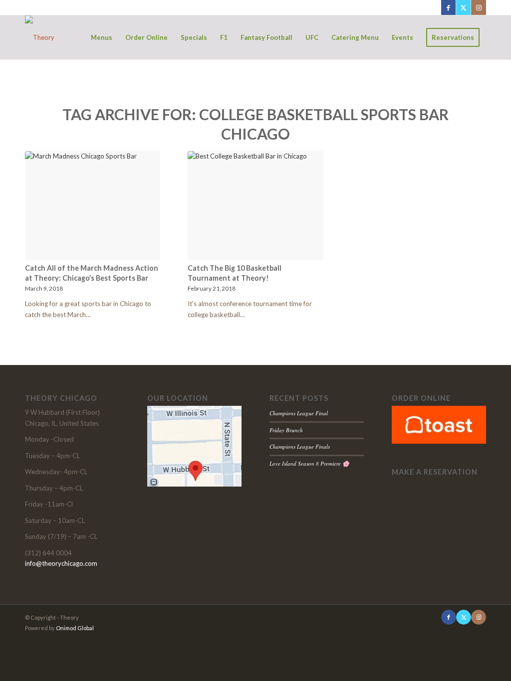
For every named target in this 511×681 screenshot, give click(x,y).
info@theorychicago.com (61, 563)
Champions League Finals (299, 446)
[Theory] (39, 37)
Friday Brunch (286, 430)
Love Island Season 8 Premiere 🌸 (309, 463)
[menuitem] (101, 37)
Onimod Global (75, 628)
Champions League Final (298, 413)
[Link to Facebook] (448, 7)
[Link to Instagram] (478, 7)
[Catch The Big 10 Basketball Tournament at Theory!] (255, 205)
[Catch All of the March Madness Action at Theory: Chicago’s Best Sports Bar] (92, 205)
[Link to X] (463, 7)
